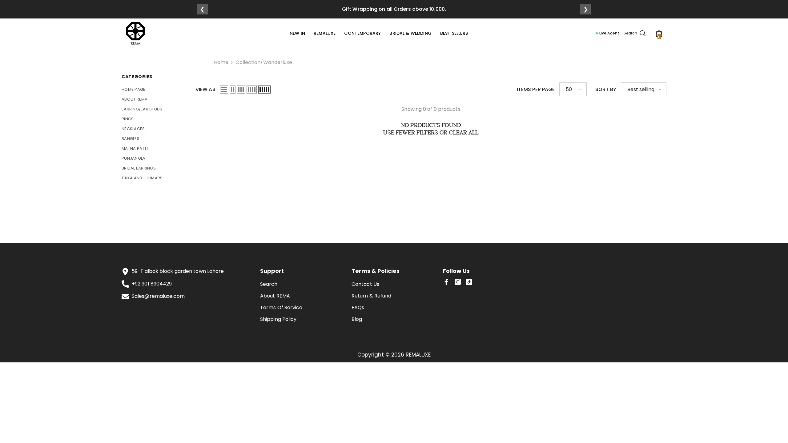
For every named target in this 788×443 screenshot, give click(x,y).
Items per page (536, 89)
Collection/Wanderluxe (263, 62)
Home (221, 62)
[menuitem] (154, 89)
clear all (464, 133)
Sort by (605, 89)
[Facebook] (446, 281)
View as (205, 89)
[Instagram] (457, 281)
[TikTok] (469, 281)
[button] (224, 90)
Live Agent (609, 33)
